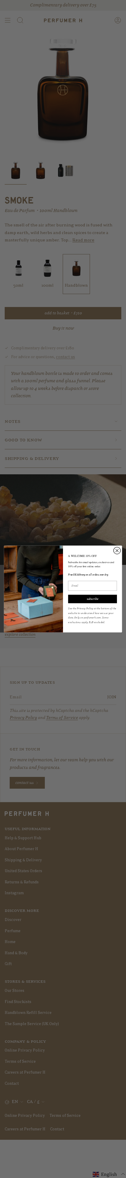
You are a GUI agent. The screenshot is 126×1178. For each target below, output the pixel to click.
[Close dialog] (117, 550)
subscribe (92, 598)
